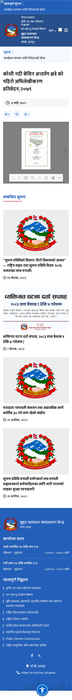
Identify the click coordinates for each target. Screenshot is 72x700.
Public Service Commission (23, 638)
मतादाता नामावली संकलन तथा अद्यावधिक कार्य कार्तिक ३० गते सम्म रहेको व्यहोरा (33, 410)
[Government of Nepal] (11, 30)
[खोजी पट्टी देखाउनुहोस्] (60, 30)
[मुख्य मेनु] (66, 30)
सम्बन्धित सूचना (14, 197)
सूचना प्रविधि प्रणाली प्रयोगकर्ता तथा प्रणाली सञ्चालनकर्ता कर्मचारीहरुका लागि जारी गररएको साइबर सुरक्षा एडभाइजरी (33, 484)
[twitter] (39, 655)
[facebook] (32, 655)
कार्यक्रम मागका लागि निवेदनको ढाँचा (24, 9)
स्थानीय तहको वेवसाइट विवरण (23, 632)
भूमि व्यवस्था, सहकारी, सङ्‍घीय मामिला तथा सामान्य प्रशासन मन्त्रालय (34, 604)
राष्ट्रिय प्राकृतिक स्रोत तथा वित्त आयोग (26, 645)
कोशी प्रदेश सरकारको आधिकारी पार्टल (27, 625)
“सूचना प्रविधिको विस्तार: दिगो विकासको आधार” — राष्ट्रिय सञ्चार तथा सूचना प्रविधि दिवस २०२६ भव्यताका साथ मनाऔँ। (34, 266)
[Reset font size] (17, 114)
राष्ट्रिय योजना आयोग (17, 619)
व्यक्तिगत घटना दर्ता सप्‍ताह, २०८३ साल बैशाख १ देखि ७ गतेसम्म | (33, 339)
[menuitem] (36, 553)
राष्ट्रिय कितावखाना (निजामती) (22, 612)
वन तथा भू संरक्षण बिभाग (19, 594)
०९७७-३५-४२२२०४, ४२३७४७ (38, 673)
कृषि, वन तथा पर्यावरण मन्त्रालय (23, 588)
